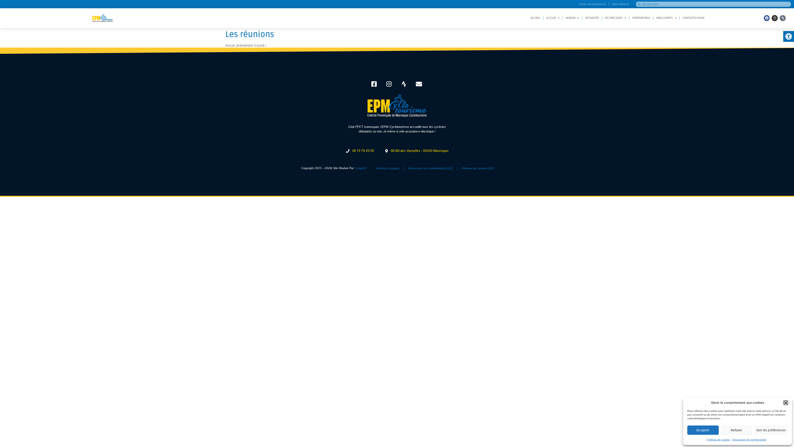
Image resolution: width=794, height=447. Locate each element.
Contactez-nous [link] (693, 18)
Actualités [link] (592, 18)
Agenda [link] (570, 18)
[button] (786, 403)
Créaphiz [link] (360, 168)
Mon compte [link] (664, 18)
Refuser (736, 430)
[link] (788, 36)
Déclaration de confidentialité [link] (749, 439)
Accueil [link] (535, 18)
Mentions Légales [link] (387, 168)
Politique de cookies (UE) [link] (477, 168)
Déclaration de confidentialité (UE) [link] (430, 168)
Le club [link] (551, 18)
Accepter (702, 430)
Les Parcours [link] (613, 18)
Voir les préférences (771, 430)
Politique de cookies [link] (718, 439)
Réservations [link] (641, 18)
